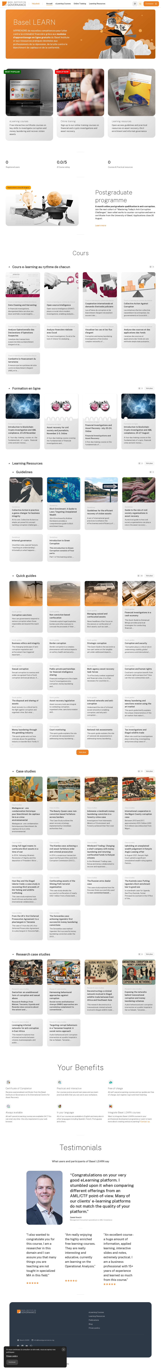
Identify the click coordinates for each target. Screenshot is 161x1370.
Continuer (12, 1362)
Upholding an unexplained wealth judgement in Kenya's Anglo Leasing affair (138, 849)
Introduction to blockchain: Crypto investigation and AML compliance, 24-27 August (138, 430)
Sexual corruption (20, 669)
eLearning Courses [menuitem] (63, 4)
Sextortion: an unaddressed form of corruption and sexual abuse (26, 995)
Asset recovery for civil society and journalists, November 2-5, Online (58, 430)
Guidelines (24, 472)
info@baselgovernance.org (44, 1340)
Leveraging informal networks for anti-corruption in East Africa (25, 1028)
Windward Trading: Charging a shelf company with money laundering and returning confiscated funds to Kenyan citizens (101, 852)
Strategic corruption (97, 643)
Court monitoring (58, 730)
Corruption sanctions (22, 615)
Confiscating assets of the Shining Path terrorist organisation (62, 884)
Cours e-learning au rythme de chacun (41, 267)
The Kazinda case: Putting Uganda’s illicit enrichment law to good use (137, 884)
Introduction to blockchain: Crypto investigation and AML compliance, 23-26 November (22, 430)
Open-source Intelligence (59, 305)
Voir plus (149, 388)
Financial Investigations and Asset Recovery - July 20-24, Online (98, 428)
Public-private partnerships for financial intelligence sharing (62, 672)
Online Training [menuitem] (80, 4)
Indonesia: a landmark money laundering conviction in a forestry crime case (101, 814)
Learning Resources (27, 463)
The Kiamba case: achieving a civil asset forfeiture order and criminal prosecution (63, 849)
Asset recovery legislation (62, 700)
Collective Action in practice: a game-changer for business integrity (26, 513)
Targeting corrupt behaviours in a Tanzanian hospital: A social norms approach (63, 1028)
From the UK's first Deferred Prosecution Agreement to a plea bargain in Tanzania (25, 919)
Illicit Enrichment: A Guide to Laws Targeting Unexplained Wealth (63, 512)
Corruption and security (136, 643)
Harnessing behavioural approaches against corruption (61, 995)
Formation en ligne (26, 388)
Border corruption (58, 643)
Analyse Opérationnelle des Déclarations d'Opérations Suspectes (21, 332)
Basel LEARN (24, 1340)
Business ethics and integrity (26, 643)
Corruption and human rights (138, 669)
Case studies (26, 771)
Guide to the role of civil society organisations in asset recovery (136, 513)
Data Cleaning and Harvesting (22, 305)
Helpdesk (36, 4)
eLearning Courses (96, 1312)
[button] (134, 3)
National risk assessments (99, 730)
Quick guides (26, 576)
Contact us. (145, 1122)
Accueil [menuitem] (49, 4)
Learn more (100, 225)
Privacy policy (12, 1356)
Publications (94, 1320)
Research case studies (33, 954)
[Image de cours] (23, 285)
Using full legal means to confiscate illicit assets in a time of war (25, 849)
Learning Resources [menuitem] (97, 4)
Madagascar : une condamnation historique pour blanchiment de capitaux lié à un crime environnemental (26, 814)
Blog (91, 1324)
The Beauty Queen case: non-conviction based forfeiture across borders (63, 814)
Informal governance (21, 540)
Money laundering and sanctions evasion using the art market (138, 703)
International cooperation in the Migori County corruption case (138, 814)
